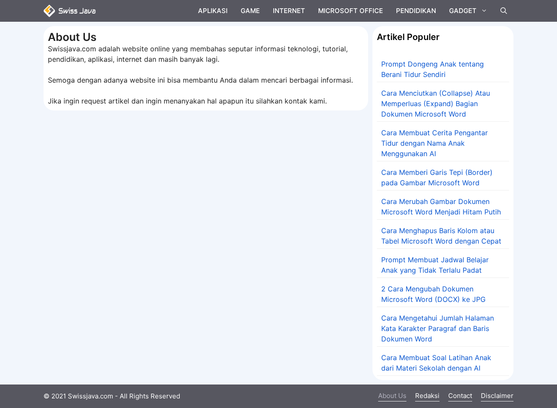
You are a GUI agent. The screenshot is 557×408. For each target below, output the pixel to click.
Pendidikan (416, 11)
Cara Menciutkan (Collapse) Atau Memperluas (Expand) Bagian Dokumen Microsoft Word (435, 103)
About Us (392, 395)
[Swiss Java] (70, 11)
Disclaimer (497, 395)
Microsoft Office (350, 11)
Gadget (462, 11)
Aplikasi (213, 11)
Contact (460, 395)
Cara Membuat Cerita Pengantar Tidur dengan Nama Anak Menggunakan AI (434, 143)
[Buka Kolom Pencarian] (503, 11)
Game (250, 11)
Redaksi (427, 395)
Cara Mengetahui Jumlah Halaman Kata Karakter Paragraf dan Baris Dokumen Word (437, 328)
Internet (289, 11)
